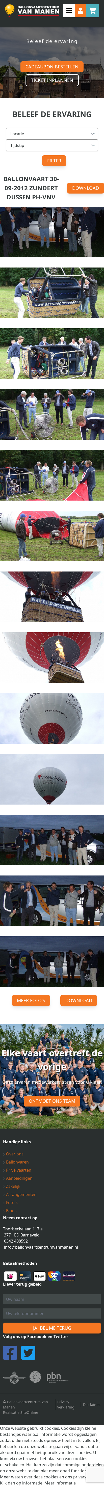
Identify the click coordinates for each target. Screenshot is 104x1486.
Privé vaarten (18, 1170)
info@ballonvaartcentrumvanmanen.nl (41, 1247)
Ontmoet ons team (52, 1101)
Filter (54, 161)
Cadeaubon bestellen (52, 67)
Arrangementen (21, 1194)
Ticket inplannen (52, 80)
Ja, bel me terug (52, 1328)
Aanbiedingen (19, 1178)
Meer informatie (60, 1483)
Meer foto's (31, 1000)
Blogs (11, 1210)
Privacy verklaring (65, 1404)
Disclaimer (92, 1404)
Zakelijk (12, 1186)
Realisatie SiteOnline (20, 1412)
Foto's (11, 1202)
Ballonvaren (17, 1162)
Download (85, 188)
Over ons (14, 1154)
